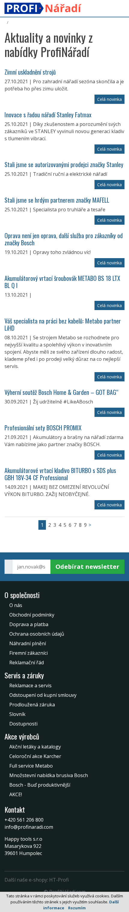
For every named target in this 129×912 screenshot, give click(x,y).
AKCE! (15, 794)
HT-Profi (59, 879)
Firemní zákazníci (28, 653)
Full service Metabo (31, 765)
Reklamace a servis (30, 685)
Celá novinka (109, 99)
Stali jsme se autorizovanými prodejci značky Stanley (63, 164)
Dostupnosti (23, 723)
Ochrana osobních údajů (36, 634)
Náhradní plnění (27, 643)
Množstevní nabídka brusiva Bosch (48, 775)
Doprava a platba (28, 624)
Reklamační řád (26, 662)
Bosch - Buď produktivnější (39, 785)
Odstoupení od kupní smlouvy (42, 695)
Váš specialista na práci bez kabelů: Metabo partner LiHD (62, 324)
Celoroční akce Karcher (35, 756)
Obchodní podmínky (31, 614)
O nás (15, 605)
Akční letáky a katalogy (35, 746)
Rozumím (77, 908)
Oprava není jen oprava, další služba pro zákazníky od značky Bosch (63, 239)
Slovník (17, 714)
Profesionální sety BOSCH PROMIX (43, 427)
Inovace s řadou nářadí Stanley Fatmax (48, 114)
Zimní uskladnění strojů (30, 72)
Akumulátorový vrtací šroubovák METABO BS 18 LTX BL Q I (62, 282)
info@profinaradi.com (28, 827)
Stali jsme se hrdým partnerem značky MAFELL (56, 200)
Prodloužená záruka (32, 704)
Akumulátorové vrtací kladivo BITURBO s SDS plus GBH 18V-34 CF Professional (60, 474)
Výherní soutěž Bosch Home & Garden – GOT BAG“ (61, 392)
